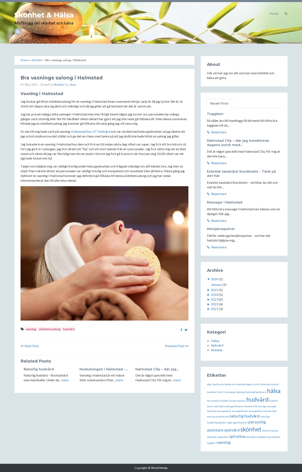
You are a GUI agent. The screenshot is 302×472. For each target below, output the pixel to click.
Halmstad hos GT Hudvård (91, 131)
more (65, 380)
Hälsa (215, 341)
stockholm (251, 437)
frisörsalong (229, 392)
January (216, 284)
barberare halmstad (235, 384)
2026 (214, 279)
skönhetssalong (50, 329)
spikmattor (223, 437)
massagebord (255, 411)
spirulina (237, 436)
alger (209, 384)
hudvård (68, 329)
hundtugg (228, 406)
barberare (218, 384)
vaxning (30, 329)
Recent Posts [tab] (219, 103)
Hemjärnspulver (221, 229)
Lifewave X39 (250, 406)
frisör (219, 392)
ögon (230, 422)
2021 (214, 309)
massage (262, 406)
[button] (286, 13)
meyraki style (270, 411)
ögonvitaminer (240, 422)
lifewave (238, 406)
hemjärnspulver (237, 400)
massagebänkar (240, 411)
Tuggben (215, 114)
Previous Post (175, 346)
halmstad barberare (256, 392)
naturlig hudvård (244, 415)
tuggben (211, 443)
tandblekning (263, 437)
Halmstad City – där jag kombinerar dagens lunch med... (238, 143)
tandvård (275, 437)
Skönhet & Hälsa (44, 15)
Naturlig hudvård (39, 369)
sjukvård (232, 429)
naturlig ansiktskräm (217, 416)
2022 (214, 304)
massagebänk (224, 411)
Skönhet (59, 85)
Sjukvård (217, 345)
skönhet (250, 429)
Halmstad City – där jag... (157, 369)
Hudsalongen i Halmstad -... (104, 369)
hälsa (274, 390)
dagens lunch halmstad (258, 384)
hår (209, 400)
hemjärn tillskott (219, 400)
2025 (214, 290)
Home (274, 13)
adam (72, 85)
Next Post (31, 346)
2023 (214, 299)
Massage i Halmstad (224, 202)
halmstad (240, 392)
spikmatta (212, 437)
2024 (214, 294)
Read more (218, 132)
